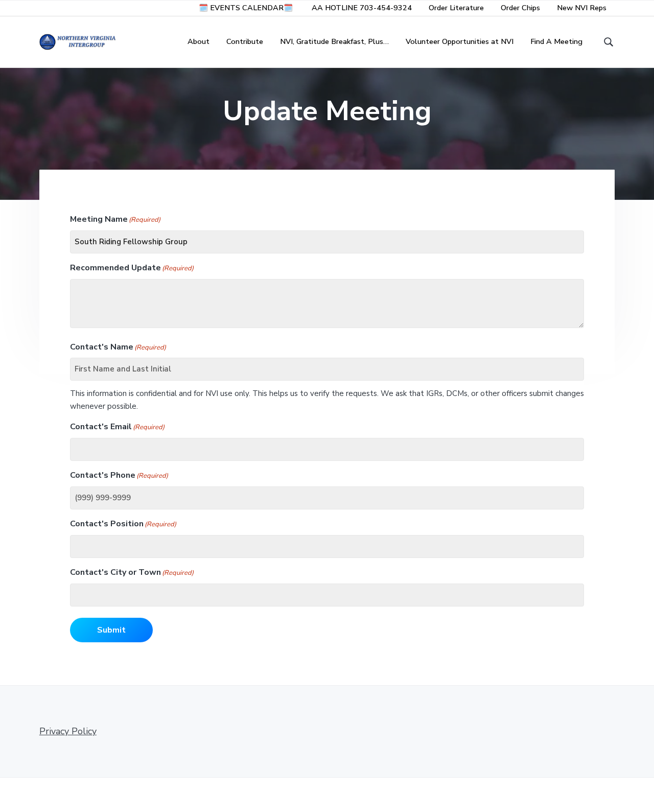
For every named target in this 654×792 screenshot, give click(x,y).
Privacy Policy (68, 731)
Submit (111, 630)
